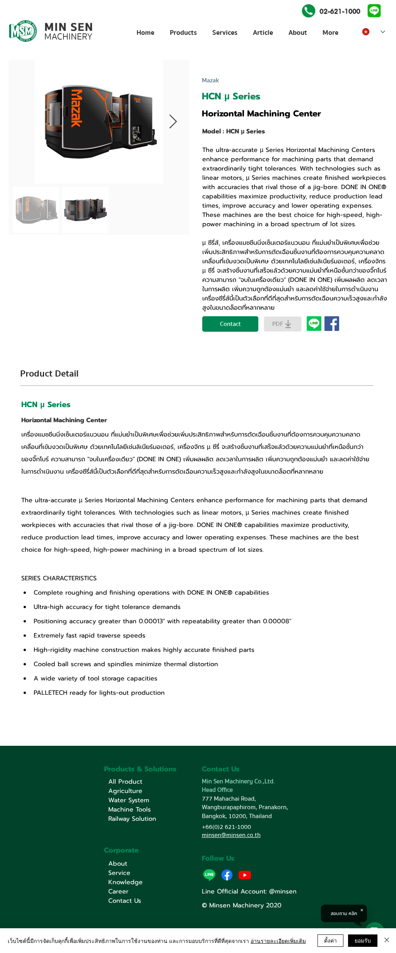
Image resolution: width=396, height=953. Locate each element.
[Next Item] (173, 122)
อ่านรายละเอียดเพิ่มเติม (278, 940)
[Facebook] (227, 875)
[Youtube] (244, 875)
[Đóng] (386, 940)
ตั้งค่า (330, 940)
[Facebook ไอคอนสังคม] (331, 323)
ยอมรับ (363, 940)
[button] (373, 10)
